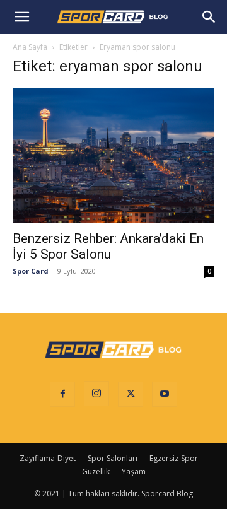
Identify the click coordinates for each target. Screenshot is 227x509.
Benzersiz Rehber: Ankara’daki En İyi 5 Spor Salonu (108, 246)
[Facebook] (62, 394)
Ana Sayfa (30, 47)
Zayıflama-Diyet (48, 458)
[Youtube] (164, 394)
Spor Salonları (112, 458)
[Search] (209, 17)
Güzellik (96, 471)
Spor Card (31, 271)
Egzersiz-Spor (173, 458)
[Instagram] (96, 393)
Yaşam (134, 471)
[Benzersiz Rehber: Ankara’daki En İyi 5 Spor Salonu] (113, 155)
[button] (21, 17)
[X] (130, 394)
